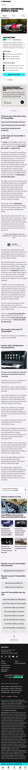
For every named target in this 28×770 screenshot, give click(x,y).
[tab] (4, 16)
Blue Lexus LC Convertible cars (14, 583)
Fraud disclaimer (4, 688)
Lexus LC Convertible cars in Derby (14, 623)
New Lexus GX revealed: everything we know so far (20, 548)
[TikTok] (17, 657)
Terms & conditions (5, 686)
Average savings (4, 712)
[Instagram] (10, 657)
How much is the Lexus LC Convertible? (13, 125)
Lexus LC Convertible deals (16, 313)
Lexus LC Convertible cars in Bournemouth (14, 603)
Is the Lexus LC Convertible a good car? (13, 122)
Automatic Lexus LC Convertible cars (14, 570)
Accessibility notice (5, 692)
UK (3, 696)
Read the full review (14, 74)
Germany (10, 696)
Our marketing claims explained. (9, 710)
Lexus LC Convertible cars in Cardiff (14, 615)
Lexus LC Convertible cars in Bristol (14, 611)
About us (3, 661)
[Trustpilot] (14, 677)
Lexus (4, 4)
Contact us (3, 663)
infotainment (18, 203)
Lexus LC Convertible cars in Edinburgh (14, 627)
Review (5, 15)
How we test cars (17, 39)
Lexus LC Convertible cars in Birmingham (14, 599)
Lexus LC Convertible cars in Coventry (14, 619)
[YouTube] (13, 657)
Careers (16, 661)
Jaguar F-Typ (15, 148)
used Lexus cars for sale (18, 317)
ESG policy (11, 688)
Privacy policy (18, 688)
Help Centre (4, 647)
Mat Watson (15, 244)
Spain (16, 696)
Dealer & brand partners (20, 663)
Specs (13, 15)
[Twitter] (6, 657)
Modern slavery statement (16, 690)
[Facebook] (2, 657)
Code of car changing (15, 692)
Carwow (11, 79)
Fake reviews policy (5, 690)
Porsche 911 (15, 270)
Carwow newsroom (5, 667)
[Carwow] (6, 1)
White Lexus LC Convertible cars (14, 587)
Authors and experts (5, 665)
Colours (23, 15)
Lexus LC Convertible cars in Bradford (14, 607)
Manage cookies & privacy (16, 686)
